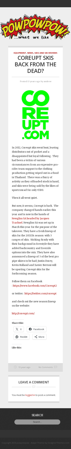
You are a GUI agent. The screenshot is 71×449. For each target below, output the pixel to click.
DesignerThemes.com (58, 442)
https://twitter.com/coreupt (40, 293)
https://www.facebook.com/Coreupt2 (35, 285)
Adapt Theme (37, 442)
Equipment (20, 52)
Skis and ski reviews (45, 52)
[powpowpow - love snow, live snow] (35, 39)
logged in (30, 395)
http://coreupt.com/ (23, 313)
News (30, 52)
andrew (47, 81)
